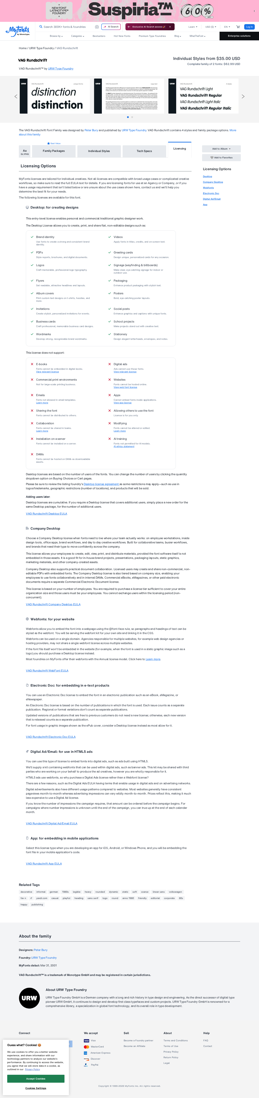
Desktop (207, 176)
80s (181, 898)
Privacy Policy (171, 1051)
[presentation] (15, 96)
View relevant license (47, 371)
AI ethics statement (124, 446)
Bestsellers (99, 36)
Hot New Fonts (122, 36)
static (125, 892)
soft (134, 892)
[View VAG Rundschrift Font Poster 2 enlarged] (129, 96)
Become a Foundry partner (138, 1040)
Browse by (55, 36)
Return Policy (171, 1057)
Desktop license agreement (101, 484)
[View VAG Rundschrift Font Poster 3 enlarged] (203, 96)
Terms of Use (171, 1046)
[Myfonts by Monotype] (17, 31)
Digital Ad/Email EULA (51, 823)
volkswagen (175, 892)
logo (105, 898)
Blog (176, 36)
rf (31, 898)
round (115, 898)
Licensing (179, 148)
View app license (123, 402)
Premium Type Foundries (152, 36)
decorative (26, 892)
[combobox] (79, 27)
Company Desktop (213, 182)
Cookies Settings (35, 1088)
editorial (155, 898)
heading (79, 898)
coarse (145, 892)
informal (40, 892)
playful (66, 898)
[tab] (128, 117)
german (54, 892)
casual (54, 898)
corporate (169, 898)
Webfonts (208, 187)
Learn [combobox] (192, 27)
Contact (207, 1046)
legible (77, 892)
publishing (37, 904)
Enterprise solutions (239, 36)
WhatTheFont (196, 36)
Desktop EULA (46, 513)
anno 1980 (128, 898)
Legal (167, 1063)
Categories (76, 36)
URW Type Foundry (41, 48)
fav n (23, 898)
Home (23, 48)
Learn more (42, 402)
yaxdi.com (41, 898)
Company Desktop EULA (53, 604)
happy (24, 904)
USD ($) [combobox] (209, 27)
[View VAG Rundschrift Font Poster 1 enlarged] (55, 96)
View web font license (125, 387)
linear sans (159, 892)
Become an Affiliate (134, 1046)
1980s (65, 892)
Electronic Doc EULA (51, 737)
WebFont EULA (47, 670)
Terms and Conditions (176, 1040)
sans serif (93, 898)
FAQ (205, 1040)
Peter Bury (91, 130)
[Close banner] (170, 27)
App (205, 204)
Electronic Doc (211, 193)
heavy (88, 892)
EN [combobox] (226, 27)
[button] (254, 11)
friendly (142, 898)
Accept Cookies (35, 1078)
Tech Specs (144, 151)
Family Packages (54, 151)
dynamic (113, 892)
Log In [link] (249, 27)
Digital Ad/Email (212, 199)
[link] (40, 26)
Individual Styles (99, 151)
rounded (100, 892)
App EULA (44, 863)
